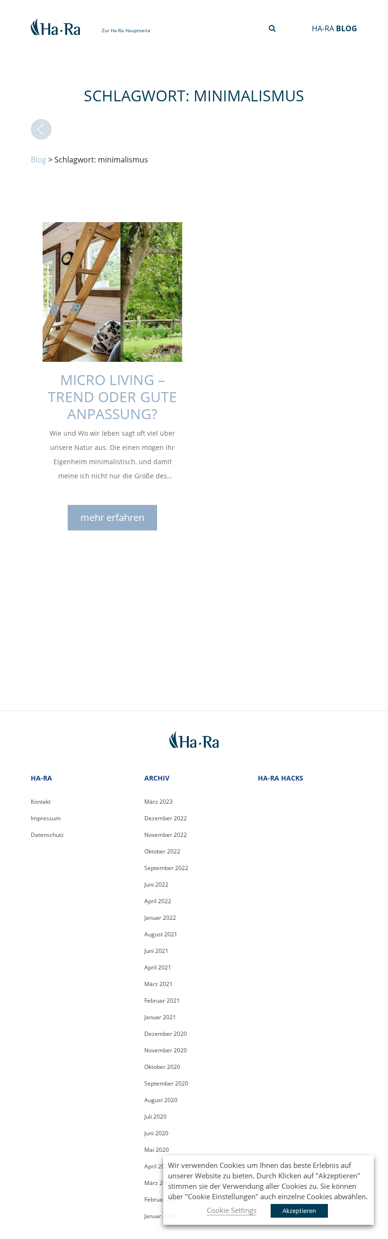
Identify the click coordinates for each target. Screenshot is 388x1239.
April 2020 (157, 1166)
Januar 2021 (160, 1017)
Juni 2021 (156, 951)
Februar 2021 (162, 1001)
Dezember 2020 (165, 1034)
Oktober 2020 (162, 1067)
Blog (38, 159)
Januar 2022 (160, 918)
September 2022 (166, 868)
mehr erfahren (112, 517)
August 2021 (160, 934)
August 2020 (160, 1100)
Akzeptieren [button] (299, 1210)
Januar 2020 (160, 1216)
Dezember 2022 (165, 818)
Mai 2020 (156, 1150)
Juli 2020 (155, 1117)
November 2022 (165, 835)
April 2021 (157, 967)
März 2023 (158, 802)
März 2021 (158, 984)
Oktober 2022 (162, 851)
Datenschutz (47, 835)
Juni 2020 (156, 1133)
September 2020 (166, 1083)
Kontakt (41, 802)
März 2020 (158, 1183)
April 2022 (157, 901)
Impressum (46, 818)
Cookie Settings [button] (231, 1210)
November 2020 (165, 1050)
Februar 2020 (162, 1199)
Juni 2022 (156, 884)
